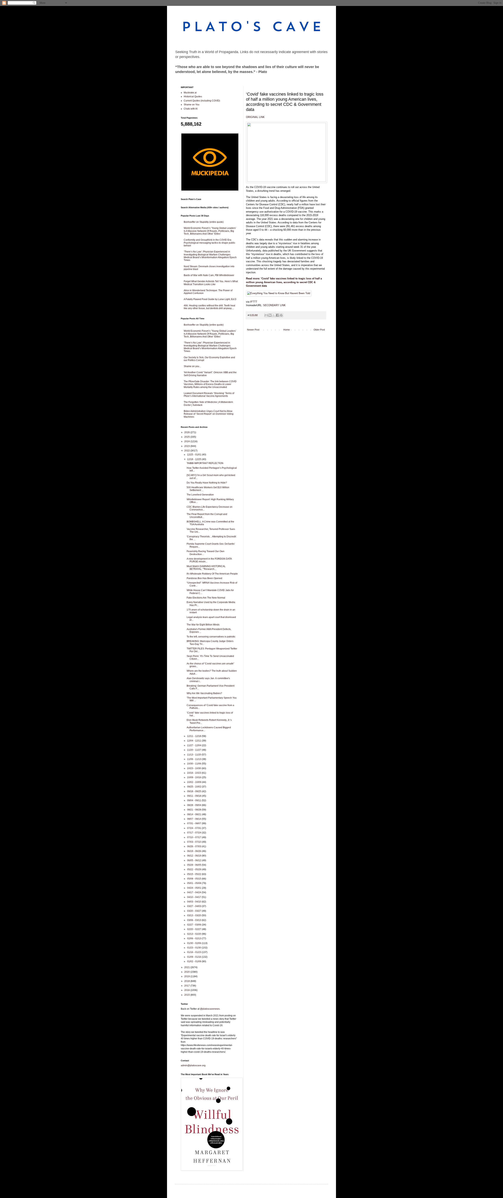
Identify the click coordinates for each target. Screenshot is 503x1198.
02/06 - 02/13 (194, 938)
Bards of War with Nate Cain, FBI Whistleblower (209, 275)
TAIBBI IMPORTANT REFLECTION (205, 463)
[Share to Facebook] (277, 315)
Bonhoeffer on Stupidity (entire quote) (204, 222)
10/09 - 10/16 (194, 777)
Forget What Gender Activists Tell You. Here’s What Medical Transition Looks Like (211, 282)
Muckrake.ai (190, 92)
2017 (187, 985)
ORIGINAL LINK (255, 117)
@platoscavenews (210, 1008)
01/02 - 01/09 (194, 961)
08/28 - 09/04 (194, 805)
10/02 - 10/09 (194, 782)
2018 (187, 981)
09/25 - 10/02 (194, 786)
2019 (187, 976)
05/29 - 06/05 (194, 865)
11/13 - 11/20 (194, 754)
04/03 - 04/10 (194, 901)
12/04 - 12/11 (194, 740)
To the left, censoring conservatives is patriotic (211, 636)
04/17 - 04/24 (194, 892)
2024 (187, 441)
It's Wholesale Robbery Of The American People (212, 573)
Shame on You (191, 104)
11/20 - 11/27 (194, 750)
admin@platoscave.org (193, 1065)
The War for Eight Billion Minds (203, 624)
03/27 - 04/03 (194, 906)
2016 (187, 990)
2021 (187, 967)
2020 (187, 972)
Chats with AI (190, 108)
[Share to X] (274, 315)
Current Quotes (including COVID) (202, 100)
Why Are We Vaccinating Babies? (204, 693)
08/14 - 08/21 (194, 814)
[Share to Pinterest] (281, 315)
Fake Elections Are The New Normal (206, 597)
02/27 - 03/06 (194, 924)
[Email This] (266, 315)
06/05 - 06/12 (194, 860)
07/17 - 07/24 (194, 832)
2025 (187, 437)
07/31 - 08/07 (194, 823)
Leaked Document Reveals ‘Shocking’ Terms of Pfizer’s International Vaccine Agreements (209, 394)
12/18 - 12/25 (194, 459)
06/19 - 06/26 (194, 851)
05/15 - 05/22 (194, 874)
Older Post (319, 329)
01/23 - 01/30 (194, 947)
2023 (187, 446)
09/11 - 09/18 (194, 796)
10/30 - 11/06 (194, 763)
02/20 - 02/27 (194, 929)
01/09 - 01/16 (194, 957)
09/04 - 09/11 (194, 800)
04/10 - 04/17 (194, 897)
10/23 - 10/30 (194, 768)
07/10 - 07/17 (194, 837)
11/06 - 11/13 (194, 759)
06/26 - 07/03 (194, 846)
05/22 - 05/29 (194, 869)
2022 (187, 450)
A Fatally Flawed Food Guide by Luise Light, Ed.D (210, 299)
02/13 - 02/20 (194, 934)
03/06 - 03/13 (194, 920)
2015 (187, 995)
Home (286, 329)
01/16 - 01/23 (194, 952)
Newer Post (253, 329)
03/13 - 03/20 (194, 915)
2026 (187, 432)
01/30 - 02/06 (194, 943)
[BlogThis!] (270, 315)
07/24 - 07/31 (194, 828)
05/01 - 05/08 (194, 883)
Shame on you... (192, 366)
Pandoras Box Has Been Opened (204, 578)
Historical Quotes (193, 96)
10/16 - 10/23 (194, 773)
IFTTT (253, 301)
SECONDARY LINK (274, 305)
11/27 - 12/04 (194, 745)
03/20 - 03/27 (194, 911)
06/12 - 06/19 (194, 855)
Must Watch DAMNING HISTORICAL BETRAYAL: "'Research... (206, 567)
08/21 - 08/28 (194, 809)
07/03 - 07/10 (194, 842)
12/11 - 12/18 (194, 736)
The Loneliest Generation (200, 494)
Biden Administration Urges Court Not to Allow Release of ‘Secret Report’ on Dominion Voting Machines (208, 414)
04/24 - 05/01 (194, 888)
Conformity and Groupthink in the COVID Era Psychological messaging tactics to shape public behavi (209, 242)
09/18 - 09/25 (194, 791)
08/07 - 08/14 (194, 819)
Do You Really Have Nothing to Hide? (207, 482)
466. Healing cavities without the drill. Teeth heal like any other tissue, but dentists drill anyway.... (209, 307)
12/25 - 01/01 (194, 454)
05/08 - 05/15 (194, 878)
